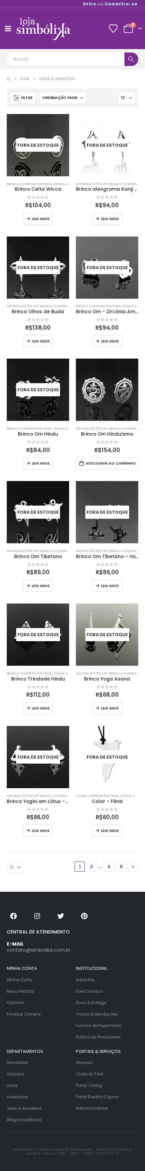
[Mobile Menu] (7, 28)
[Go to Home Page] (8, 79)
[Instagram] (37, 916)
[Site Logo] (43, 28)
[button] (23, 98)
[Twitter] (60, 916)
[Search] (131, 59)
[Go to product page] (107, 390)
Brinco (13, 184)
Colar (81, 796)
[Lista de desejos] (113, 28)
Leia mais (41, 218)
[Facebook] (13, 916)
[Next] (133, 867)
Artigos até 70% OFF (92, 184)
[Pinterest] (84, 916)
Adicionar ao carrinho (111, 463)
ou (110, 4)
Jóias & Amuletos (67, 184)
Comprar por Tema (36, 184)
